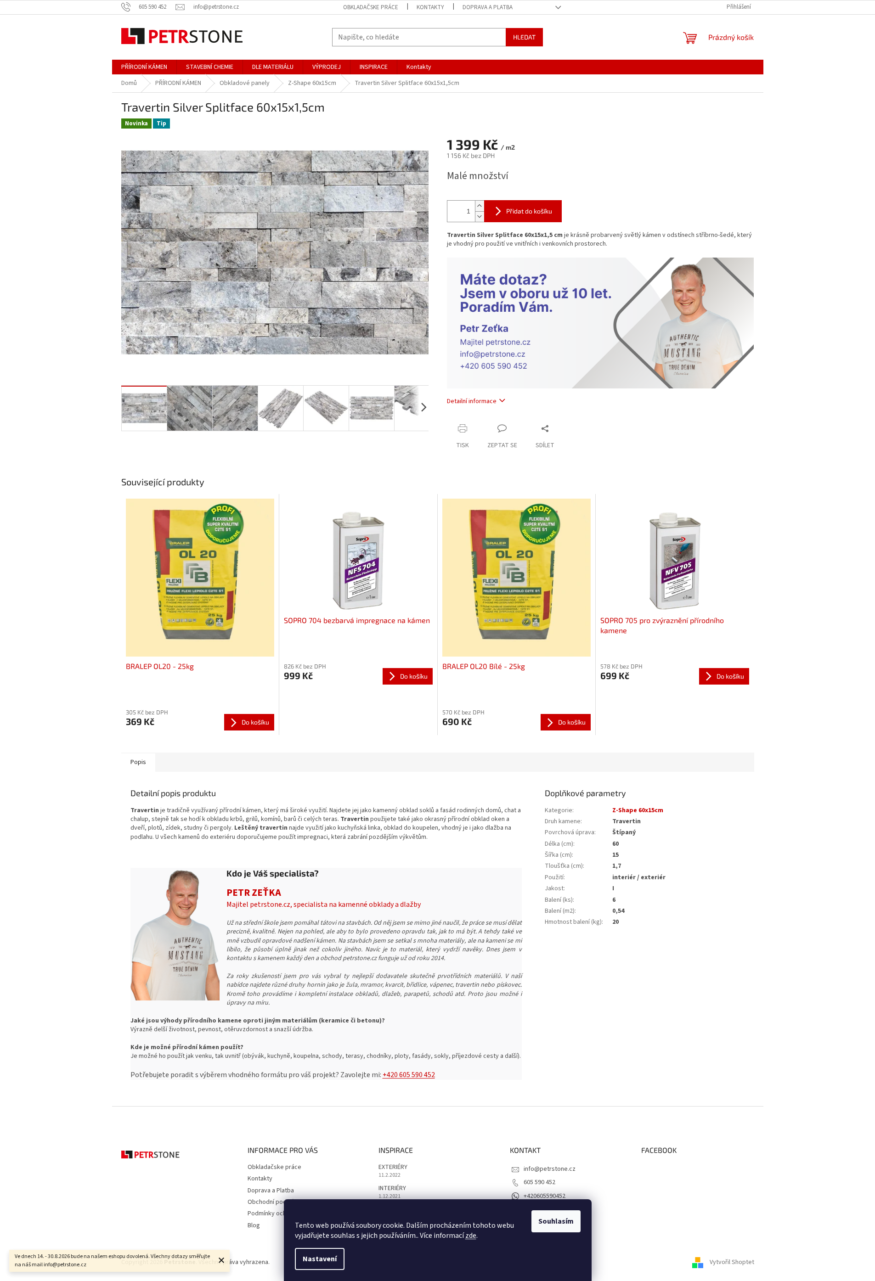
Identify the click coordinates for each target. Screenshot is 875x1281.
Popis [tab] (138, 762)
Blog (254, 1225)
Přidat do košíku (529, 211)
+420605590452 (544, 1196)
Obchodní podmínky (275, 1202)
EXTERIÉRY (392, 1167)
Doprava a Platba (488, 7)
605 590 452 (539, 1182)
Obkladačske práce (370, 7)
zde (470, 1235)
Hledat (524, 37)
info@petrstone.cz (550, 1169)
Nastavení (320, 1259)
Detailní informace (472, 401)
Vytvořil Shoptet (732, 1262)
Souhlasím (556, 1221)
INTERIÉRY (392, 1188)
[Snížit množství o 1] (479, 216)
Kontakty (430, 7)
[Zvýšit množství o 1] (479, 206)
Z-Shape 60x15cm (637, 810)
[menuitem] (144, 67)
